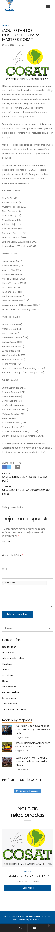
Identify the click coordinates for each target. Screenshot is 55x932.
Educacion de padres (13, 658)
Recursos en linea (11, 692)
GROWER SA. (37, 920)
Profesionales (9, 686)
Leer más (27, 887)
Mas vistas (7, 675)
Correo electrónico (12, 555)
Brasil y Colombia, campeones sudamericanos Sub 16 (32, 744)
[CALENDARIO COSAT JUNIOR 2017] (27, 848)
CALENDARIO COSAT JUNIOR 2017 (27, 876)
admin (21, 45)
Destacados (8, 652)
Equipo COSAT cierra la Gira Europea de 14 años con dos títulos (31, 761)
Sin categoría (9, 698)
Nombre (7, 541)
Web (4, 568)
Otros (5, 681)
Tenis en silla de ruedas (14, 709)
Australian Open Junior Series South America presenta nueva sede (33, 729)
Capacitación (9, 646)
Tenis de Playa (9, 703)
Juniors (5, 25)
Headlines (7, 664)
